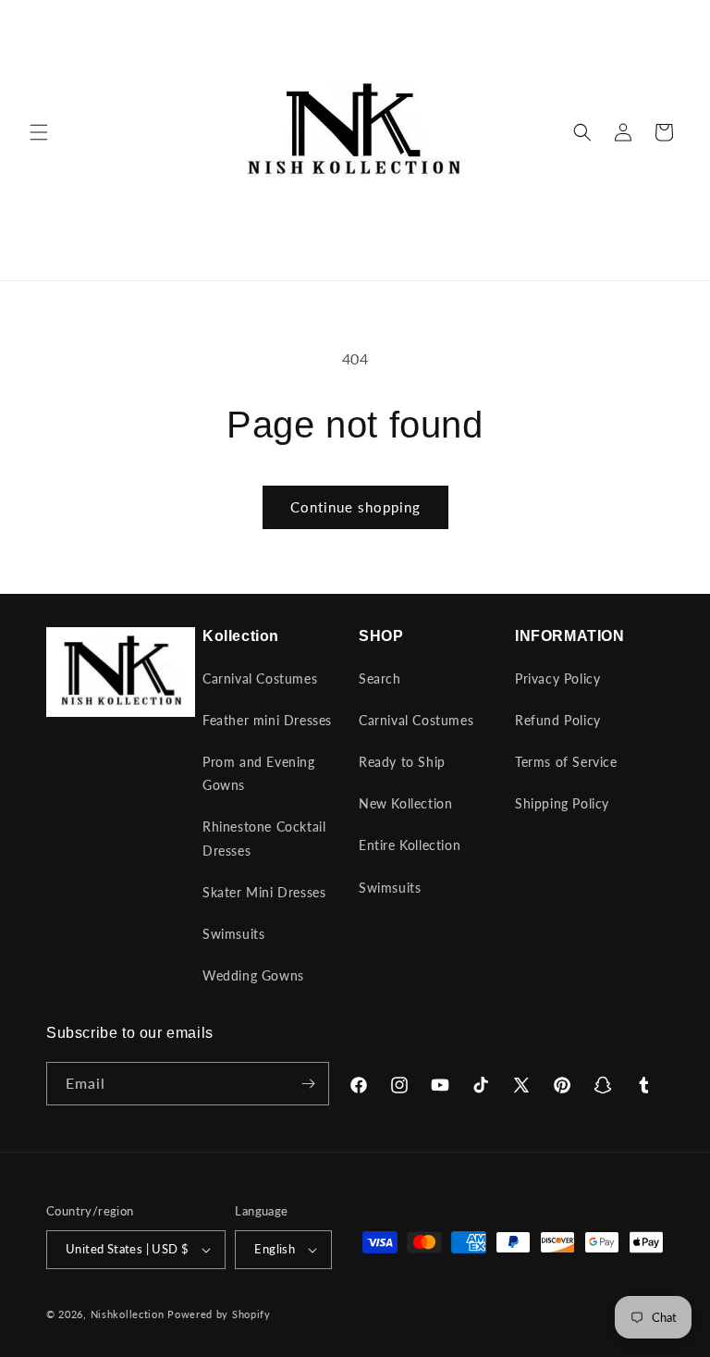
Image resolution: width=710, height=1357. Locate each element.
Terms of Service (566, 762)
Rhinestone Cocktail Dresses (263, 838)
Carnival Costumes (259, 678)
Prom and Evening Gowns (258, 773)
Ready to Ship (402, 762)
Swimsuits (233, 934)
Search (380, 678)
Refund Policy (558, 720)
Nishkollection (128, 1314)
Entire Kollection (409, 845)
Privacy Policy (557, 678)
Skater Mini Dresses (263, 892)
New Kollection (405, 803)
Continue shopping (355, 507)
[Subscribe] (308, 1083)
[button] (38, 132)
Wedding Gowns (253, 975)
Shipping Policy (562, 803)
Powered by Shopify (219, 1314)
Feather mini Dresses (267, 720)
